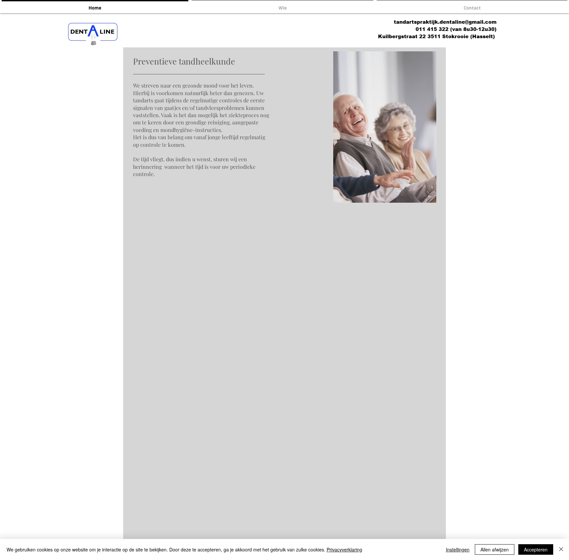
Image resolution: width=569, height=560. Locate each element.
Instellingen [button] (458, 549)
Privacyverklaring (344, 549)
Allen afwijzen (494, 549)
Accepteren (536, 549)
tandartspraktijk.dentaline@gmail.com (445, 22)
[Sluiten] (561, 549)
